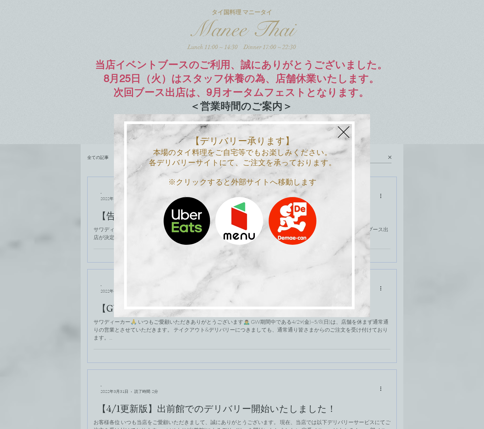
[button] (343, 132)
